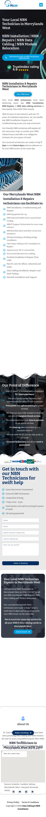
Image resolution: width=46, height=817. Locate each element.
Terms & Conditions (30, 802)
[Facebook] (13, 792)
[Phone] (32, 792)
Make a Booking (20, 563)
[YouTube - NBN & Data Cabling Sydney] (20, 792)
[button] (41, 5)
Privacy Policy (13, 802)
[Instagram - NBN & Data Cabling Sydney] (26, 792)
